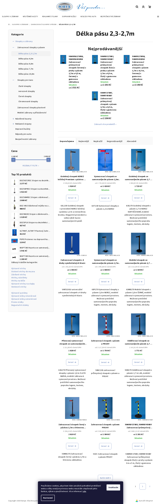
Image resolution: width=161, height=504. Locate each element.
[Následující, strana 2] (142, 486)
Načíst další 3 (105, 478)
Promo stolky (17, 302)
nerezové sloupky (26, 91)
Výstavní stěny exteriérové (24, 299)
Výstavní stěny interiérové (23, 296)
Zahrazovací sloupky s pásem (31, 47)
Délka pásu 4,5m (25, 58)
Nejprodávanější (114, 141)
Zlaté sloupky (24, 86)
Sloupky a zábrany (24, 41)
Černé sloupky (25, 96)
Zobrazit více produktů (104, 124)
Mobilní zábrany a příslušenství (31, 112)
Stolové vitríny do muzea (23, 271)
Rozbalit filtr (30, 165)
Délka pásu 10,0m (26, 74)
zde (84, 491)
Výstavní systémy (19, 293)
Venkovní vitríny (18, 286)
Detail (70, 198)
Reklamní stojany (23, 123)
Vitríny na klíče (18, 280)
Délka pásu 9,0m (25, 63)
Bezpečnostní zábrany (26, 139)
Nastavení (48, 497)
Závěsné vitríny (18, 274)
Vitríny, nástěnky (19, 277)
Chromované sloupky (28, 101)
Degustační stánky (20, 305)
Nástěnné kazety (23, 118)
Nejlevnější (84, 141)
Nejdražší (98, 141)
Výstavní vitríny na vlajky (23, 283)
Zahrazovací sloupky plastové (31, 107)
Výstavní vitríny (18, 268)
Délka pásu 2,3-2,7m (27, 53)
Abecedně (131, 141)
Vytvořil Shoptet (146, 501)
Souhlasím (113, 487)
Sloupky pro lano (25, 80)
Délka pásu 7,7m (25, 68)
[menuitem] (10, 16)
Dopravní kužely (22, 129)
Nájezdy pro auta (23, 134)
